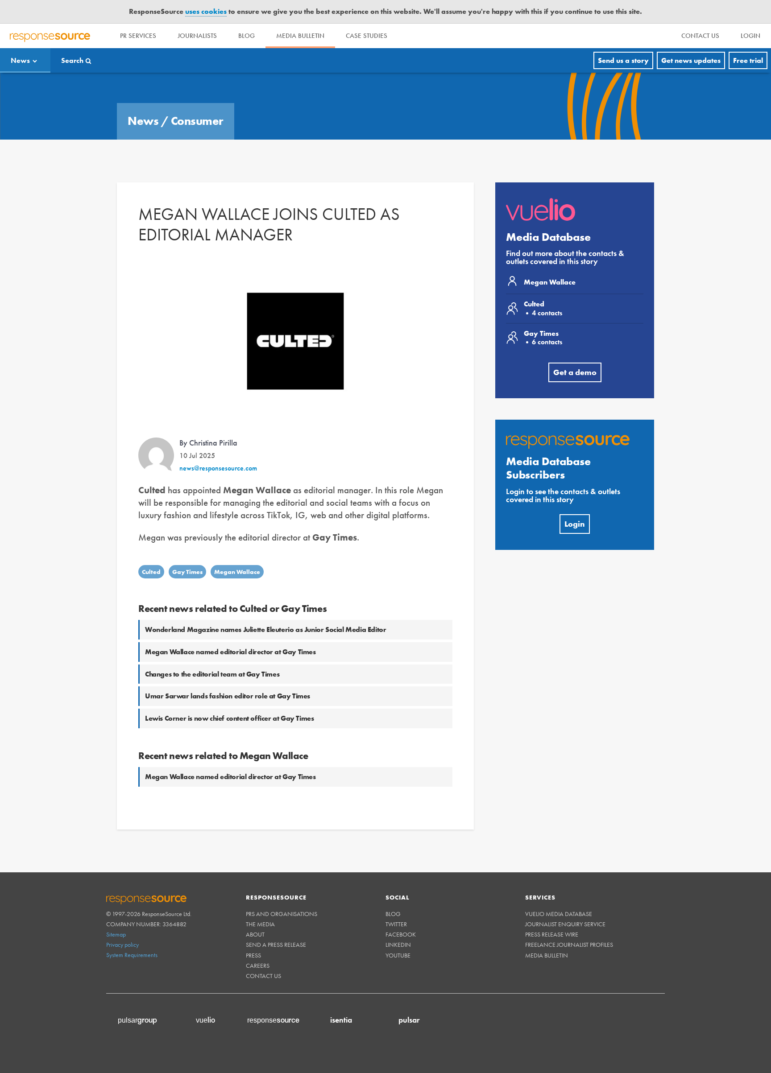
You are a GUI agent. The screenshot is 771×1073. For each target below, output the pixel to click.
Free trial (748, 60)
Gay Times (187, 572)
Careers (257, 966)
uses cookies (206, 11)
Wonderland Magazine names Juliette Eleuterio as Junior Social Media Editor (265, 629)
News (20, 60)
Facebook (401, 934)
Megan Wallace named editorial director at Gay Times (230, 651)
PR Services (138, 35)
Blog (246, 35)
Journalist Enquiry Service (565, 924)
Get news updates (691, 60)
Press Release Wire (551, 934)
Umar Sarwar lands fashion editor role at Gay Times (227, 696)
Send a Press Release (276, 945)
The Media (260, 924)
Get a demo (575, 372)
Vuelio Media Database (558, 914)
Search (72, 60)
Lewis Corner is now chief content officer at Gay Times (229, 718)
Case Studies (366, 35)
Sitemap (116, 934)
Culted (151, 572)
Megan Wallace (237, 572)
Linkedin (398, 945)
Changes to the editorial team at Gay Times (212, 674)
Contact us (263, 976)
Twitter (396, 924)
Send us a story (623, 60)
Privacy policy (122, 945)
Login (574, 524)
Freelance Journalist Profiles (569, 945)
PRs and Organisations (281, 914)
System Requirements (132, 955)
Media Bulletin (300, 35)
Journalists (197, 35)
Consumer (197, 120)
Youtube (398, 955)
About (255, 934)
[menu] (700, 36)
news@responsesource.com (218, 468)
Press (253, 955)
